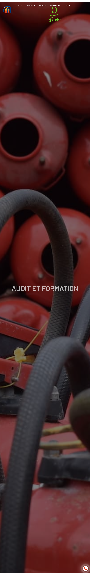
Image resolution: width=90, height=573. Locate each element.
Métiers (30, 5)
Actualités (42, 5)
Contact (69, 5)
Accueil (21, 5)
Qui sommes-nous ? (56, 5)
